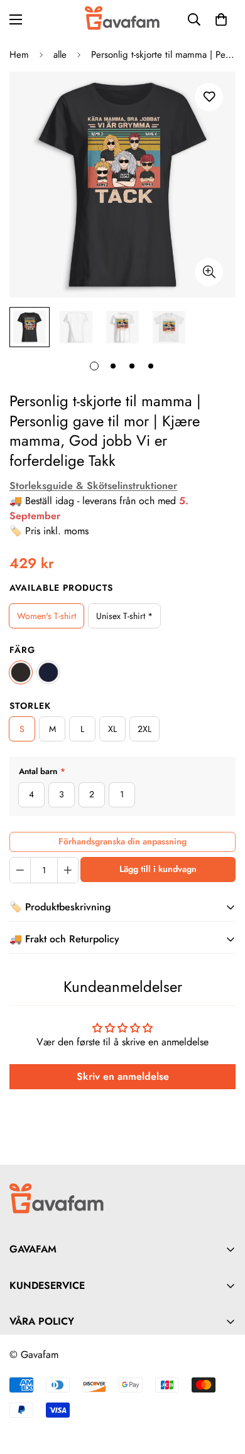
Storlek (30, 705)
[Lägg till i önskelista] (209, 97)
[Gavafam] (122, 19)
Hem (19, 55)
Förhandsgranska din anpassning (122, 841)
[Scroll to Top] (222, 1387)
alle (60, 55)
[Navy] (48, 672)
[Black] (20, 672)
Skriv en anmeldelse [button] (123, 1076)
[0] (221, 19)
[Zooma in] (209, 272)
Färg (22, 650)
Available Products (61, 587)
